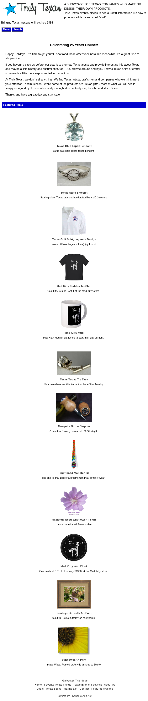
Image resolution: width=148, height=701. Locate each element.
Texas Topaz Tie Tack (74, 379)
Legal (40, 688)
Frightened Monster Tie (74, 472)
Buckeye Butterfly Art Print (74, 613)
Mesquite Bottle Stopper (74, 426)
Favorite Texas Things (57, 684)
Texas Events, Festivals (87, 684)
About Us (109, 684)
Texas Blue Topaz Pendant (74, 145)
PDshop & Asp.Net (81, 695)
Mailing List (70, 688)
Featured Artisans (102, 688)
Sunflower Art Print (74, 659)
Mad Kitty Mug (74, 332)
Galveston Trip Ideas (74, 680)
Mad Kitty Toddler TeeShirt (74, 286)
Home (38, 684)
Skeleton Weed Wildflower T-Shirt (74, 519)
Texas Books (53, 688)
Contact (84, 688)
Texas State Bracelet (74, 192)
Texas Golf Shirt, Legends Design (74, 239)
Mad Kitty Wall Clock (74, 566)
